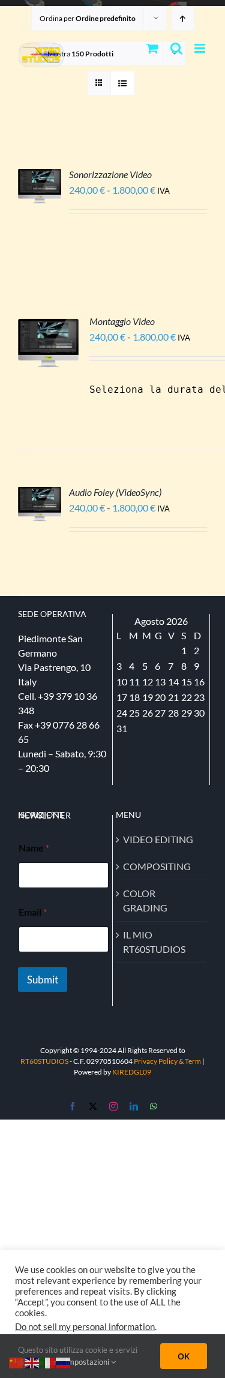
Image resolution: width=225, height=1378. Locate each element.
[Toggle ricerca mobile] (176, 48)
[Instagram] (113, 1106)
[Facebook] (72, 1106)
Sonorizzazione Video (110, 174)
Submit (42, 979)
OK (184, 1356)
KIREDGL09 (131, 1071)
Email (33, 911)
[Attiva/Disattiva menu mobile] (200, 48)
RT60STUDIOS (44, 1061)
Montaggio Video (122, 321)
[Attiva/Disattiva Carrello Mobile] (152, 48)
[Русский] (63, 1361)
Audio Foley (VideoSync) (115, 492)
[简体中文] (17, 1361)
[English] (32, 1361)
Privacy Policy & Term (168, 1061)
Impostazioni (88, 1362)
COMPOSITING (157, 866)
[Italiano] (48, 1361)
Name (34, 847)
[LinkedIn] (134, 1106)
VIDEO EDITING (158, 839)
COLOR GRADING (145, 900)
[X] (93, 1106)
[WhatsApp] (153, 1106)
